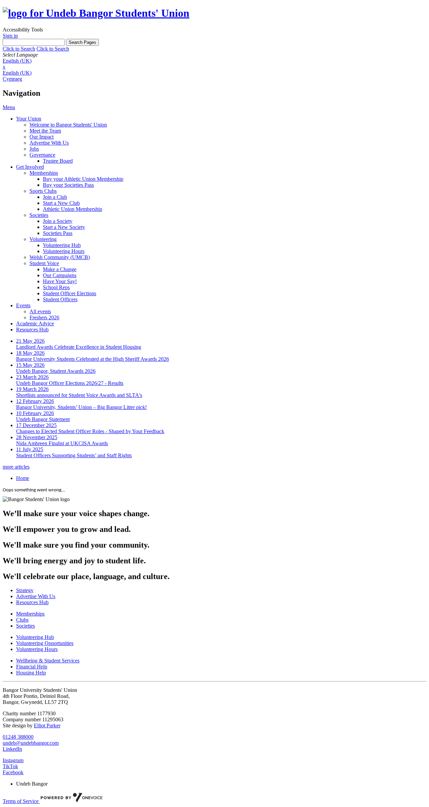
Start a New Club (61, 203)
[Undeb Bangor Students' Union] (96, 13)
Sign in (10, 35)
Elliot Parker (47, 725)
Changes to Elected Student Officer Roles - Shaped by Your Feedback (90, 431)
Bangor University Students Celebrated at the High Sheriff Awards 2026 (92, 359)
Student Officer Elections (69, 293)
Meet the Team (45, 131)
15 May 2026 (30, 365)
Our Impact (41, 137)
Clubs (22, 620)
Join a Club (55, 197)
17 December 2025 (36, 425)
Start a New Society (64, 227)
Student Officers (60, 299)
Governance (42, 155)
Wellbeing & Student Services (47, 660)
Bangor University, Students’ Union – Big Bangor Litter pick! (81, 407)
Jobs (34, 149)
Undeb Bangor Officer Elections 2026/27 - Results (69, 383)
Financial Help (31, 666)
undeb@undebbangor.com (31, 743)
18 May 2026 (30, 353)
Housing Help (31, 672)
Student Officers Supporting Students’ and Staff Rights (74, 455)
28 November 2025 (36, 437)
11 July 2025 (29, 449)
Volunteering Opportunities (44, 643)
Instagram (13, 760)
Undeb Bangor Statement (43, 419)
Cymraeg (12, 79)
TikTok (10, 766)
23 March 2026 (32, 377)
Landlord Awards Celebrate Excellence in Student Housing (78, 347)
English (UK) (17, 61)
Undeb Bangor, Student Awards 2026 (56, 371)
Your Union (28, 119)
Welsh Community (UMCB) (59, 257)
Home (22, 478)
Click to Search (19, 49)
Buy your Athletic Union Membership (83, 179)
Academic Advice (35, 323)
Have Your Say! (60, 281)
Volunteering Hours (63, 251)
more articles (16, 467)
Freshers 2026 (44, 317)
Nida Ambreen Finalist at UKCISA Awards (62, 443)
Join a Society (57, 221)
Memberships (43, 173)
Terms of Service (21, 801)
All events (40, 311)
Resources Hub (32, 329)
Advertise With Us (49, 143)
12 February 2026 (35, 401)
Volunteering (43, 239)
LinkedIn (12, 749)
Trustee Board (58, 161)
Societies (38, 215)
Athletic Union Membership (72, 209)
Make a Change (59, 269)
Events (23, 305)
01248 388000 (18, 737)
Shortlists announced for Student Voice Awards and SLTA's (79, 395)
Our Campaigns (59, 275)
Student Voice (44, 263)
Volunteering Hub (62, 245)
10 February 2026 (35, 413)
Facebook (13, 772)
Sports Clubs (43, 191)
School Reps (56, 287)
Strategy (25, 590)
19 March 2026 (32, 389)
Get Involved (30, 167)
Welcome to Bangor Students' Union (68, 125)
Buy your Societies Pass (68, 185)
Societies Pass (57, 233)
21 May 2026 (30, 341)
